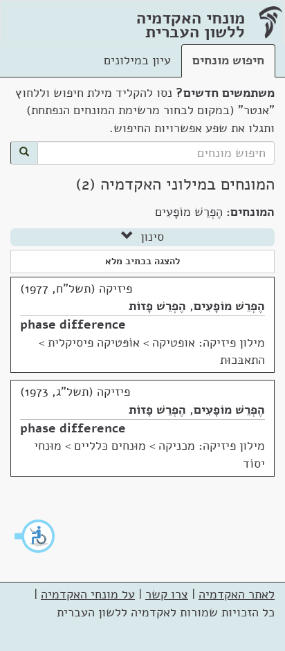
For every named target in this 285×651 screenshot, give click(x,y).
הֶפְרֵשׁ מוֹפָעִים (229, 305)
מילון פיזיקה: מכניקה (211, 445)
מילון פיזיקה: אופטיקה (208, 342)
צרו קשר (166, 594)
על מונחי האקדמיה (88, 594)
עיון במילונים (137, 60)
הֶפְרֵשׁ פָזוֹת (157, 305)
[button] (35, 536)
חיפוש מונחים (228, 60)
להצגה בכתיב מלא (142, 261)
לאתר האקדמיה (237, 594)
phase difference (73, 324)
